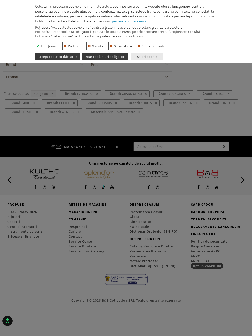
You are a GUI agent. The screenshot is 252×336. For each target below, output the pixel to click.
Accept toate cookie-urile (57, 56)
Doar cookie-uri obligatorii (105, 56)
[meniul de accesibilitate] (7, 321)
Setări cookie (147, 56)
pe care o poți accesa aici (131, 21)
